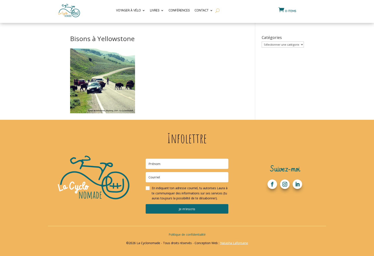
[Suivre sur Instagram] (285, 184)
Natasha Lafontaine (234, 243)
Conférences (179, 10)
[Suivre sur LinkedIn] (297, 184)
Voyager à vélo (128, 10)
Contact (202, 10)
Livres (155, 10)
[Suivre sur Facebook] (272, 184)
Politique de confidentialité (187, 234)
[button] (187, 193)
